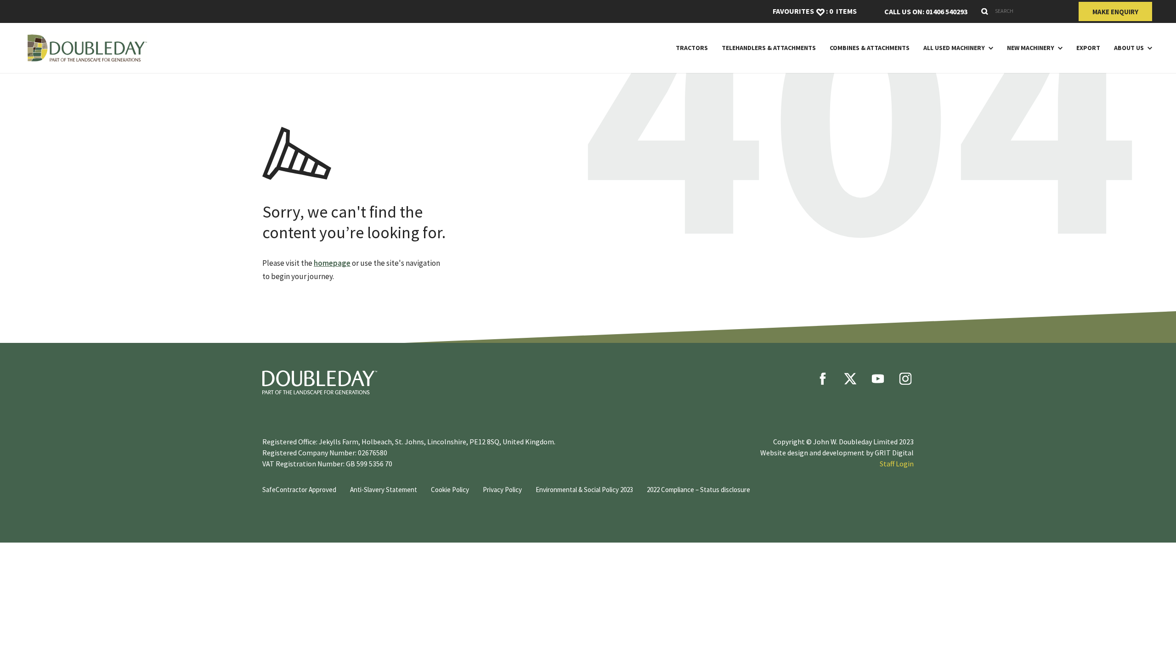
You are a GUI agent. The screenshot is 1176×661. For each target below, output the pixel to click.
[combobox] (1023, 11)
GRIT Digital (894, 452)
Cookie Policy (450, 489)
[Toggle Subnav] (989, 48)
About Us (1129, 48)
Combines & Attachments (870, 48)
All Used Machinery (954, 48)
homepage (332, 263)
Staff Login (897, 463)
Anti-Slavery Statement (383, 489)
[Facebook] (822, 378)
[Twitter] (850, 378)
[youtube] (878, 378)
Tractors (692, 48)
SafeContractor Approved (299, 489)
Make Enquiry (1115, 11)
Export (1088, 48)
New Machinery (1030, 48)
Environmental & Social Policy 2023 (584, 489)
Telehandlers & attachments (769, 48)
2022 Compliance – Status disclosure (698, 489)
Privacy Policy (502, 489)
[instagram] (905, 378)
